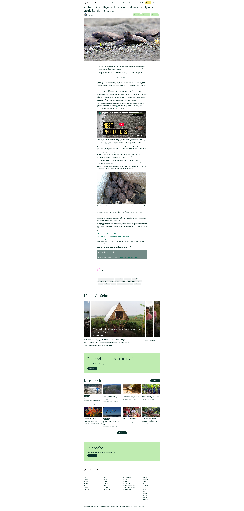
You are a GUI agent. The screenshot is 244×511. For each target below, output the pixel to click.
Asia (94, 15)
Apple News (146, 497)
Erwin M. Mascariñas (93, 14)
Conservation (119, 278)
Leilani (102, 269)
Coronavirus (127, 278)
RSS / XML (145, 499)
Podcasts (125, 2)
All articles (154, 380)
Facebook (145, 485)
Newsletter (91, 455)
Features (114, 2)
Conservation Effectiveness (129, 487)
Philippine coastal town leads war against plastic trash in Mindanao (113, 236)
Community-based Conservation (105, 278)
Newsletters (106, 485)
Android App (146, 495)
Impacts (106, 483)
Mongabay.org (126, 481)
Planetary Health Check (129, 485)
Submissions (107, 487)
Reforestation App (127, 483)
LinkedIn (145, 477)
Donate (148, 2)
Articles (137, 2)
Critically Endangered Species (105, 281)
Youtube (145, 481)
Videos (119, 2)
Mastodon (145, 493)
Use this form (106, 246)
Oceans (100, 284)
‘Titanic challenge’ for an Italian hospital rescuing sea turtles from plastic (115, 239)
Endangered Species (120, 281)
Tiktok (144, 487)
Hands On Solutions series (151, 340)
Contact (105, 479)
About (105, 477)
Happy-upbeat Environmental (134, 281)
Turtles (113, 284)
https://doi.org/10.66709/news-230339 (128, 257)
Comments (136, 14)
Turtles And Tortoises (123, 284)
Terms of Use (107, 489)
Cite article (155, 14)
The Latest (86, 489)
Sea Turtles (107, 284)
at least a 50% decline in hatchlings (120, 106)
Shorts (141, 2)
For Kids (125, 479)
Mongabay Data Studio (128, 489)
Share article (146, 14)
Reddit (144, 489)
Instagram (145, 479)
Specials (131, 2)
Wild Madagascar (127, 477)
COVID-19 (135, 278)
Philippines (137, 284)
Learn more (91, 368)
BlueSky (145, 491)
